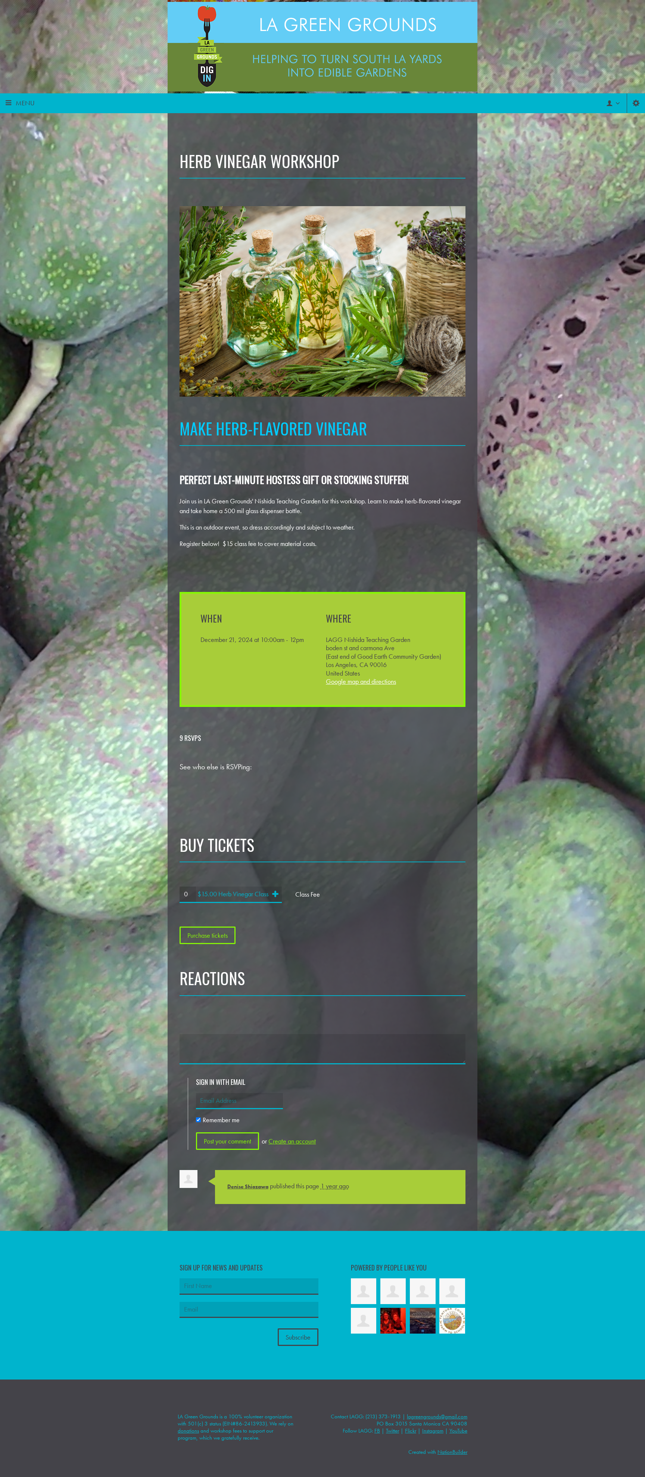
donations (188, 1430)
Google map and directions (361, 681)
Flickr (410, 1430)
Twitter (392, 1430)
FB (377, 1430)
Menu (25, 103)
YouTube (458, 1430)
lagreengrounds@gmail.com (437, 1416)
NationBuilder (452, 1452)
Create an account (292, 1141)
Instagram (432, 1430)
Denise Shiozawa (247, 1186)
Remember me (221, 1119)
